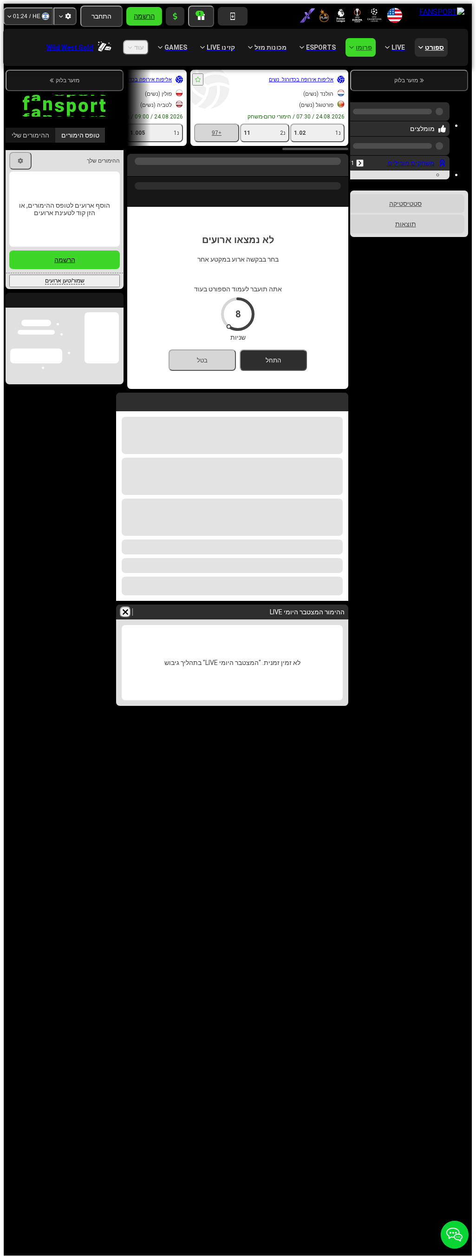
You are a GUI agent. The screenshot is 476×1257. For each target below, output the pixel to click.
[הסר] (125, 612)
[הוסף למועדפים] (197, 79)
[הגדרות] (65, 16)
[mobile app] (233, 16)
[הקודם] (360, 155)
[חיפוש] (135, 171)
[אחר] (230, 170)
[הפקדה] (175, 16)
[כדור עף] (321, 170)
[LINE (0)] (339, 170)
